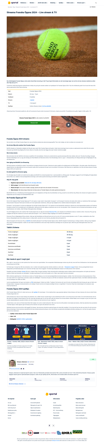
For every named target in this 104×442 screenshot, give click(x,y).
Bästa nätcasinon (80, 403)
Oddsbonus (23, 3)
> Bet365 (32, 100)
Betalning (52, 3)
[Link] (21, 332)
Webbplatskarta (56, 418)
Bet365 (28, 221)
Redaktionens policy (12, 410)
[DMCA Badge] (24, 433)
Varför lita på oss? (12, 408)
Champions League (69, 267)
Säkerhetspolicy (56, 408)
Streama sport (80, 3)
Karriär (9, 418)
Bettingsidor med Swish (81, 413)
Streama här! (34, 123)
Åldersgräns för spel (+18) (36, 405)
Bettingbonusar (79, 410)
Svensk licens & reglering (35, 413)
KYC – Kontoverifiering (58, 410)
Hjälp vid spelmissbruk (35, 408)
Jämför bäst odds (42, 3)
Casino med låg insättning (81, 418)
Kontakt (9, 415)
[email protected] (15, 369)
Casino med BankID (80, 415)
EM (32, 282)
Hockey (24, 271)
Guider (54, 403)
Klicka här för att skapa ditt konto (33, 183)
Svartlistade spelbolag (35, 415)
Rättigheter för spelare (35, 410)
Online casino (70, 3)
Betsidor (32, 3)
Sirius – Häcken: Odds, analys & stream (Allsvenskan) (82, 341)
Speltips (61, 3)
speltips (36, 292)
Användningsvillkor (57, 405)
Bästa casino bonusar (80, 405)
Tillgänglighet (56, 415)
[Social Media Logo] (49, 425)
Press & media (56, 413)
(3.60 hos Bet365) (46, 106)
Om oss (9, 403)
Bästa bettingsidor (80, 408)
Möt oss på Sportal (12, 405)
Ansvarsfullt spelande (35, 403)
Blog (14, 7)
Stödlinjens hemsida (55, 440)
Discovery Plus (53, 212)
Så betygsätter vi (11, 413)
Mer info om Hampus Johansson (16, 384)
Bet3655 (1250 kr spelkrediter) (24, 319)
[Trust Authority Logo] (36, 433)
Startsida (10, 7)
